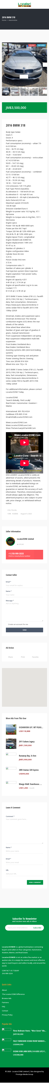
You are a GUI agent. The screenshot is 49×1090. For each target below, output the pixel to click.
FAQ (3, 1006)
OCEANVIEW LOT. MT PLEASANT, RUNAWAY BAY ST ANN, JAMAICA (31, 727)
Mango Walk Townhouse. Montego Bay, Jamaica (31, 784)
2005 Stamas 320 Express (29, 770)
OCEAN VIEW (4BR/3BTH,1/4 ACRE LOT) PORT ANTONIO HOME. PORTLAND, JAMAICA (30, 1051)
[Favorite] (42, 731)
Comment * (10, 816)
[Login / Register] (17, 1086)
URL (7, 870)
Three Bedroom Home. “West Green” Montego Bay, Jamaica (30, 1031)
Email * (8, 582)
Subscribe (37, 927)
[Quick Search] (45, 19)
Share (10, 657)
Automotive (13, 20)
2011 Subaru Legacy (26, 741)
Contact (5, 1011)
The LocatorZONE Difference (13, 994)
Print (23, 657)
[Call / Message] (31, 1086)
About (4, 990)
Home (4, 20)
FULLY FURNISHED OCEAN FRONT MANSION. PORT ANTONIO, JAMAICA (30, 1041)
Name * (9, 591)
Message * (10, 601)
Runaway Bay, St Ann (27, 755)
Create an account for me (18, 624)
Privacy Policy (7, 1015)
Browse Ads (6, 998)
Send (25, 630)
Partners (5, 1002)
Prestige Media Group (24, 1074)
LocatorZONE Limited (25, 539)
